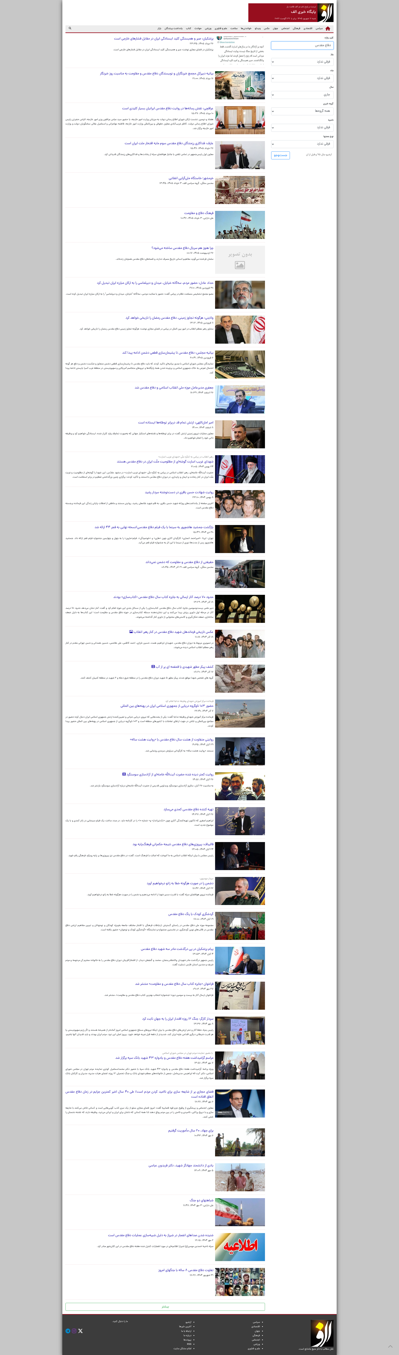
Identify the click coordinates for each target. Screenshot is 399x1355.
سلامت (234, 29)
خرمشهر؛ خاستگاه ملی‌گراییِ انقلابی (191, 178)
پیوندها (187, 1340)
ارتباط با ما (186, 1331)
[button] (319, 154)
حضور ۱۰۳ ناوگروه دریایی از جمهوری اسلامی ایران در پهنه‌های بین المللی (167, 706)
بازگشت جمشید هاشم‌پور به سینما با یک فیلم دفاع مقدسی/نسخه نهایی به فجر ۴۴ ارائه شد (154, 527)
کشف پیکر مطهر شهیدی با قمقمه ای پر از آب (184, 667)
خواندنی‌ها (246, 29)
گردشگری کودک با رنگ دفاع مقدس (190, 914)
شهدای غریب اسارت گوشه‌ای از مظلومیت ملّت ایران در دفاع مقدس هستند (165, 461)
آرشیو (188, 1322)
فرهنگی (296, 29)
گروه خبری (328, 104)
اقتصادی (308, 29)
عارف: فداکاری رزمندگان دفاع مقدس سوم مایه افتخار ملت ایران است (169, 143)
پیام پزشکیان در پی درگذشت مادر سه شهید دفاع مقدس (177, 949)
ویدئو (258, 29)
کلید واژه (329, 38)
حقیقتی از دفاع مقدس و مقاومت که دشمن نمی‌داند (179, 562)
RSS (189, 1344)
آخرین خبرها (185, 1327)
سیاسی (319, 29)
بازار (159, 29)
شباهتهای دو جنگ (201, 1200)
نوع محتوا (328, 136)
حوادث (198, 29)
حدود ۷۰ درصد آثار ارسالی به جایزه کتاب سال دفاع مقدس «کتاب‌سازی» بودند (163, 597)
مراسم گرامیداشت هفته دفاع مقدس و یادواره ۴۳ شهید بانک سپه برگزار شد (164, 1058)
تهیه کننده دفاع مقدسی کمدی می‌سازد (188, 809)
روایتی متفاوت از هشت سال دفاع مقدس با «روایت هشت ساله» (171, 739)
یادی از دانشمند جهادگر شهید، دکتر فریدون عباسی (181, 1165)
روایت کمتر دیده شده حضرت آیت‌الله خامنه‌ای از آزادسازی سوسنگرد (169, 774)
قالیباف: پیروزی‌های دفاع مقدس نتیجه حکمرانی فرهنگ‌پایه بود (173, 844)
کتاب (188, 29)
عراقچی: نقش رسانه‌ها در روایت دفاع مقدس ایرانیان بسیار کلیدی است (167, 108)
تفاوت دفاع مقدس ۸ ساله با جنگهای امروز (185, 1270)
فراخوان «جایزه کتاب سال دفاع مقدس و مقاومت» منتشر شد (174, 984)
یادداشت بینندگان (174, 29)
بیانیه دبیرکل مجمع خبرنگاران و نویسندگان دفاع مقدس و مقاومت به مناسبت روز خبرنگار (156, 73)
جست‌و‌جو (280, 155)
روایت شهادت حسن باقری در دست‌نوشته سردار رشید (179, 492)
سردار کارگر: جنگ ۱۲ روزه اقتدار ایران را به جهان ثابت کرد (177, 1019)
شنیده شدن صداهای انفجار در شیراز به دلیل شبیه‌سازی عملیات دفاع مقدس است (160, 1235)
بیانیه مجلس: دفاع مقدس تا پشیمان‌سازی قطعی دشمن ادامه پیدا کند (167, 352)
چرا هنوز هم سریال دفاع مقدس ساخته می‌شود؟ (181, 248)
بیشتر (165, 1306)
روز (332, 54)
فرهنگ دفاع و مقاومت (198, 213)
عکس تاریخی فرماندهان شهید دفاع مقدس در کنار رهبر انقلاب (173, 632)
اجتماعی (285, 29)
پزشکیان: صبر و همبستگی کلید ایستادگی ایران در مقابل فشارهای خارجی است (163, 38)
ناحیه (331, 120)
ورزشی (208, 29)
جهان (275, 29)
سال (331, 87)
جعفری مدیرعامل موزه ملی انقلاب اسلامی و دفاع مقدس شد (174, 387)
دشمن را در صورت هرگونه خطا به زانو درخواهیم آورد (180, 883)
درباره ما (187, 1336)
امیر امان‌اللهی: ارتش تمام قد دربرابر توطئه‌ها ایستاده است (175, 422)
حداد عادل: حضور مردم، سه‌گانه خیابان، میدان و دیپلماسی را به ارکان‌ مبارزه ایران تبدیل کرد (155, 283)
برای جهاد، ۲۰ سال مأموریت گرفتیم (190, 1130)
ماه (332, 71)
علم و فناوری (221, 29)
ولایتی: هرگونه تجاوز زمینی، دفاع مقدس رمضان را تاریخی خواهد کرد (169, 318)
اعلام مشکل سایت (182, 1349)
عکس (267, 29)
